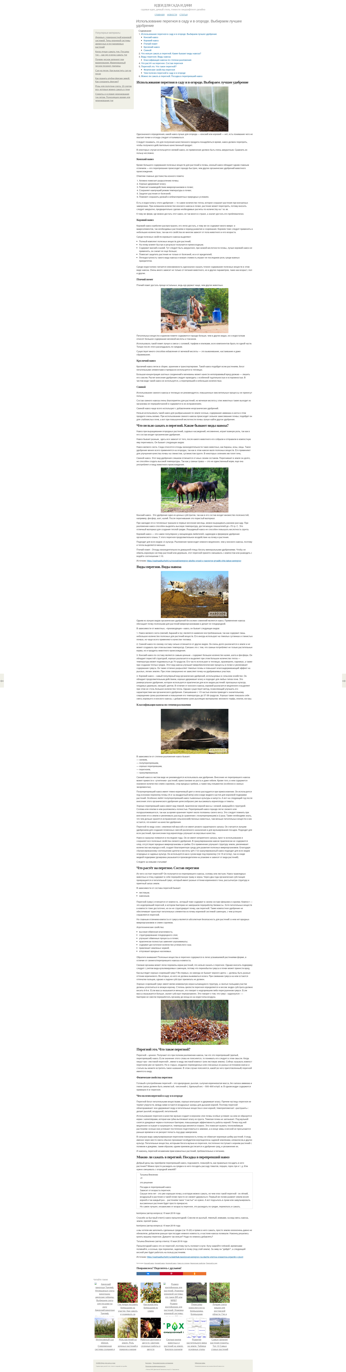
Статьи (183, 14)
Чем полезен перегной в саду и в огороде (165, 72)
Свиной (147, 50)
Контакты (148, 1363)
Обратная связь (200, 1363)
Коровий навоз (151, 40)
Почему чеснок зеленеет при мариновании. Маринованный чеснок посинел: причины (110, 62)
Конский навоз (151, 37)
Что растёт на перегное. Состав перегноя (162, 63)
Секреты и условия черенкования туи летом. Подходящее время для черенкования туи (112, 97)
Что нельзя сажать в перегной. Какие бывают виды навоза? (171, 53)
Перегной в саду (211, 1263)
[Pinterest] (171, 1273)
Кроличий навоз (152, 46)
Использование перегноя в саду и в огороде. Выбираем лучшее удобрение (179, 34)
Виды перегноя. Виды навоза (156, 56)
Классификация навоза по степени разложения (167, 59)
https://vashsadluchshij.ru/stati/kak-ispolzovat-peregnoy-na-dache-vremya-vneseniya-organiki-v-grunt (195, 1256)
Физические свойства (197, 1263)
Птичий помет (150, 43)
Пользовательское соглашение (163, 1363)
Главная (160, 14)
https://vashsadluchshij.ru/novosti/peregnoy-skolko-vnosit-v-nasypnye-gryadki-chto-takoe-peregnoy (194, 560)
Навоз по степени (183, 1263)
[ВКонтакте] (148, 1273)
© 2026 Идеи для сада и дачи (105, 1363)
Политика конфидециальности (155, 1366)
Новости (172, 14)
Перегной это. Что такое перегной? (159, 66)
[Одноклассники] (194, 1273)
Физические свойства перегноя (159, 69)
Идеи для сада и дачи (173, 5)
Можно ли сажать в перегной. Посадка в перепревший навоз (171, 76)
